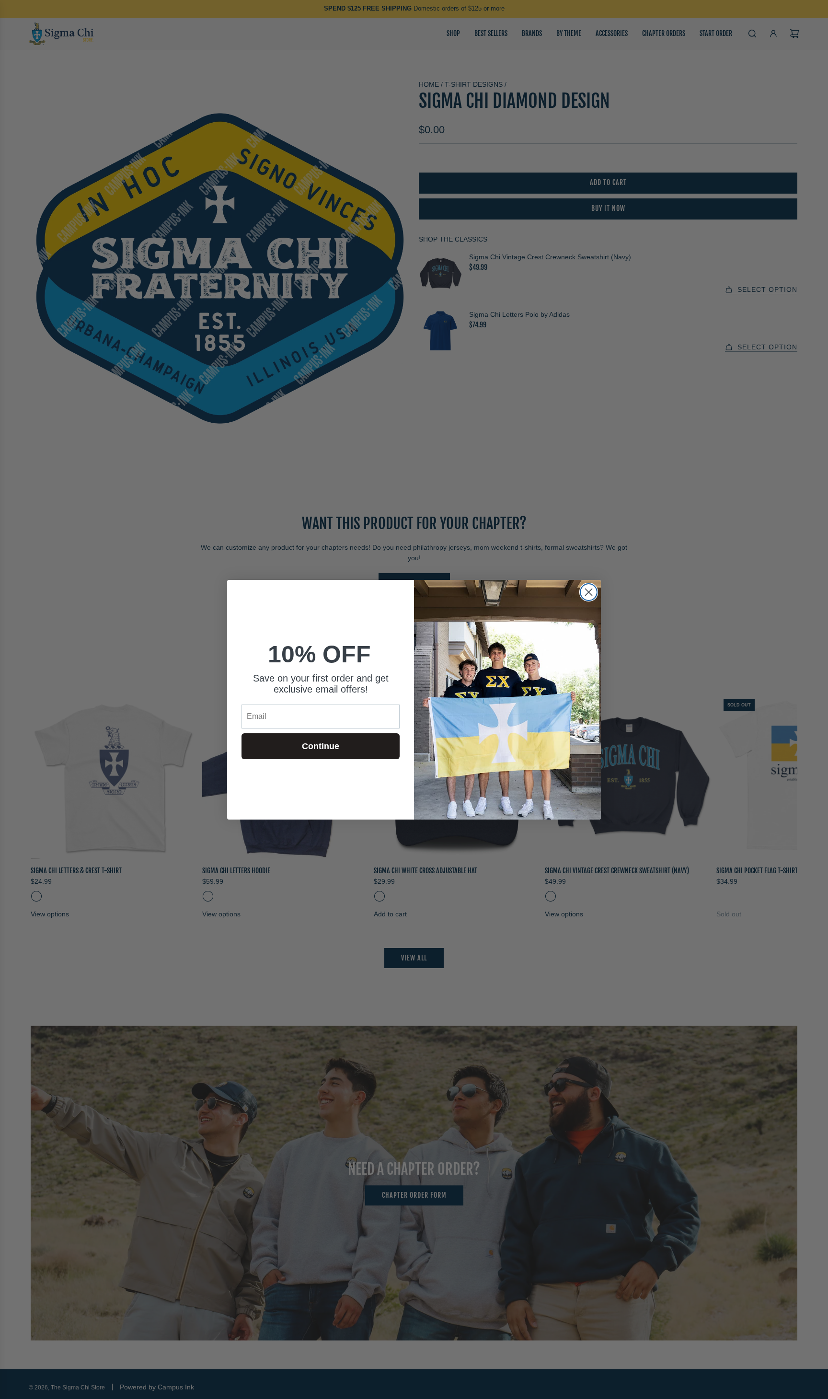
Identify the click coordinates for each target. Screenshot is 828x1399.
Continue (320, 746)
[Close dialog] (588, 592)
